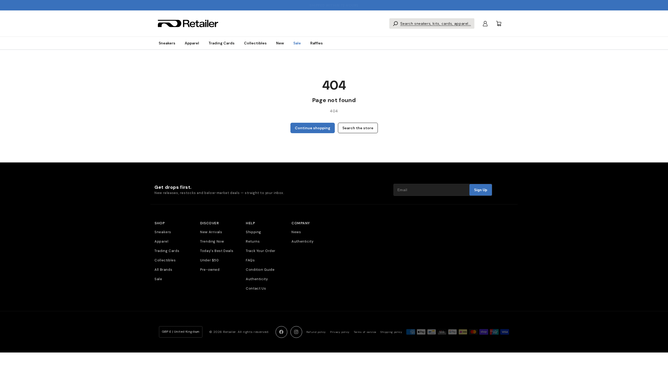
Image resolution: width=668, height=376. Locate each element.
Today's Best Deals (216, 251)
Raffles (316, 43)
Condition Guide (260, 269)
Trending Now (212, 241)
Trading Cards (221, 43)
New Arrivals (211, 232)
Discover (209, 223)
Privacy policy (340, 332)
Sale (297, 43)
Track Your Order (261, 251)
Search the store (357, 128)
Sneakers (167, 43)
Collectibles (255, 43)
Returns (253, 241)
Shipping (253, 232)
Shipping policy (391, 332)
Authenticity (257, 279)
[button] (431, 23)
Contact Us (256, 288)
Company (300, 223)
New (280, 43)
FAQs (250, 260)
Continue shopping (312, 128)
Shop (159, 223)
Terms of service (365, 332)
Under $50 (209, 260)
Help (250, 223)
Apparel (192, 43)
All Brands (163, 269)
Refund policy (316, 332)
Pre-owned (210, 269)
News (296, 232)
